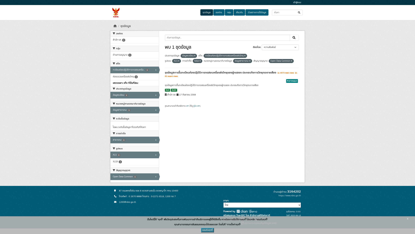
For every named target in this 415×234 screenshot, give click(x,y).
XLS (167, 90)
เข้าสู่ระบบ (297, 2)
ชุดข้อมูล (207, 12)
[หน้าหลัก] (115, 26)
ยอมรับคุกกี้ (207, 230)
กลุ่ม (229, 12)
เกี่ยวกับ (239, 12)
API (187, 105)
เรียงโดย (257, 47)
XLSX (174, 90)
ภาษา (226, 200)
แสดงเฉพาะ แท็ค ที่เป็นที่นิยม (125, 83)
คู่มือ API (196, 105)
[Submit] (299, 12)
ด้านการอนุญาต (292, 81)
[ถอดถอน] (194, 56)
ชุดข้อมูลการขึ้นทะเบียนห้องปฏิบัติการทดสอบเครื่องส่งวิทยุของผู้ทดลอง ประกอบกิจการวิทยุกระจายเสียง (221, 73)
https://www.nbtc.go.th (290, 195)
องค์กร (219, 12)
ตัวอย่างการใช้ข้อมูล (257, 12)
